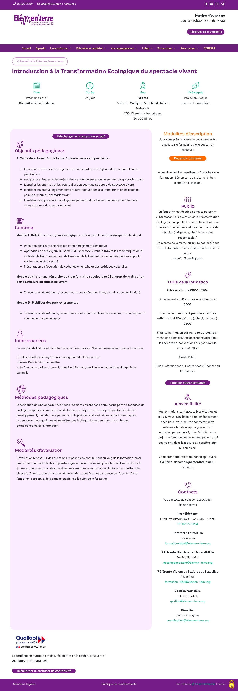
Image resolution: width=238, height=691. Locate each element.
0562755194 (25, 4)
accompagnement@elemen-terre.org (187, 562)
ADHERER (209, 48)
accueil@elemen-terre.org (58, 4)
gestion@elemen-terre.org (187, 601)
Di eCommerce (204, 684)
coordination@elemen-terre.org (188, 620)
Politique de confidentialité (119, 684)
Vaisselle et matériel (89, 48)
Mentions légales (24, 684)
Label (145, 48)
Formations (164, 48)
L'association (59, 48)
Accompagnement (122, 48)
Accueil (26, 48)
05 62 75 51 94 (188, 524)
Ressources (188, 48)
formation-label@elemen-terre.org (188, 543)
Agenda (40, 48)
